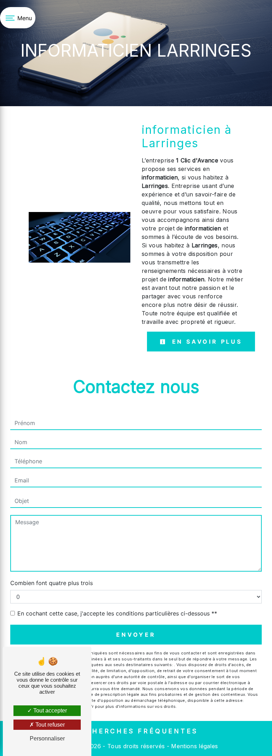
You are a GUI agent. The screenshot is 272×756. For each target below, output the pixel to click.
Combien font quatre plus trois (51, 582)
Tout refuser (49, 725)
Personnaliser (47, 738)
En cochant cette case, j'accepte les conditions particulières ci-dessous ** (117, 613)
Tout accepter (49, 711)
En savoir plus (205, 341)
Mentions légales (193, 746)
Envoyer (136, 634)
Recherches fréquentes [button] (136, 731)
